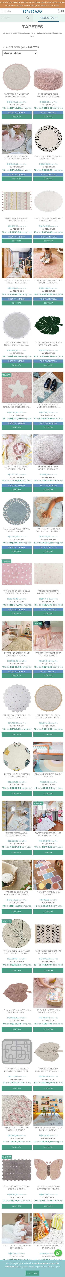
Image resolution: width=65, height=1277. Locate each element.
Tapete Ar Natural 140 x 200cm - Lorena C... (17, 281)
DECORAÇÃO (18, 47)
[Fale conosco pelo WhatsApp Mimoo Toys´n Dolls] (58, 1252)
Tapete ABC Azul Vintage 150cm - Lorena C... (16, 530)
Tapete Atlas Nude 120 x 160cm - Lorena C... (17, 1128)
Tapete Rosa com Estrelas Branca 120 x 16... (17, 405)
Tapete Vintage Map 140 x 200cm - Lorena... (48, 1128)
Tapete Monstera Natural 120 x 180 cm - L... (48, 1070)
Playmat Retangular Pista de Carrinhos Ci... (16, 1070)
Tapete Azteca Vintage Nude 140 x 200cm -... (16, 467)
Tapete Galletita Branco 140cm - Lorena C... (17, 716)
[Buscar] (28, 18)
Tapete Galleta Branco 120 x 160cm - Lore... (48, 834)
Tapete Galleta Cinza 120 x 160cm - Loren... (16, 1187)
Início (5, 47)
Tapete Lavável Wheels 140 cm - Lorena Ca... (17, 775)
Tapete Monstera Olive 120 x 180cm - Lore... (17, 654)
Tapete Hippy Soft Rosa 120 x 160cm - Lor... (48, 654)
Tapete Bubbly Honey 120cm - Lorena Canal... (48, 716)
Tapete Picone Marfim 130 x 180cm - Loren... (48, 219)
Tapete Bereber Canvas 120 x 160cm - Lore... (48, 952)
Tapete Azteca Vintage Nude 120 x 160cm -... (16, 219)
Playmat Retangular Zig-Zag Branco (48, 1246)
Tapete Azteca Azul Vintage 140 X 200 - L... (16, 834)
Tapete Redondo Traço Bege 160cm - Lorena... (16, 952)
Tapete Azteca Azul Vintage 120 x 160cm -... (48, 405)
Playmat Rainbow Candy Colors (48, 775)
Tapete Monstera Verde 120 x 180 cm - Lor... (48, 343)
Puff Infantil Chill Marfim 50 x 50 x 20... (17, 1246)
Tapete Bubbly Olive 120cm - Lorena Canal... (16, 893)
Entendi (32, 1273)
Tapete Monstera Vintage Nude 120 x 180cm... (17, 1011)
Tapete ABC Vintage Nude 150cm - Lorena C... (48, 281)
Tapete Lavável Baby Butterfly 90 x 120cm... (48, 1187)
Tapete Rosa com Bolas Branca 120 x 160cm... (16, 592)
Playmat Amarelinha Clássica (48, 893)
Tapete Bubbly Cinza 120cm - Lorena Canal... (16, 343)
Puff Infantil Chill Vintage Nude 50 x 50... (48, 95)
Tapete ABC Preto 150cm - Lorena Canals (48, 157)
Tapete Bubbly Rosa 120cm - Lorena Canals (16, 157)
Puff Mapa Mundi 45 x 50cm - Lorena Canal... (48, 530)
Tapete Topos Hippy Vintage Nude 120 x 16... (48, 592)
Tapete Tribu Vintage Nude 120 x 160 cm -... (48, 1011)
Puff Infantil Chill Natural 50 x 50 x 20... (48, 467)
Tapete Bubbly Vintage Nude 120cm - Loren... (16, 95)
